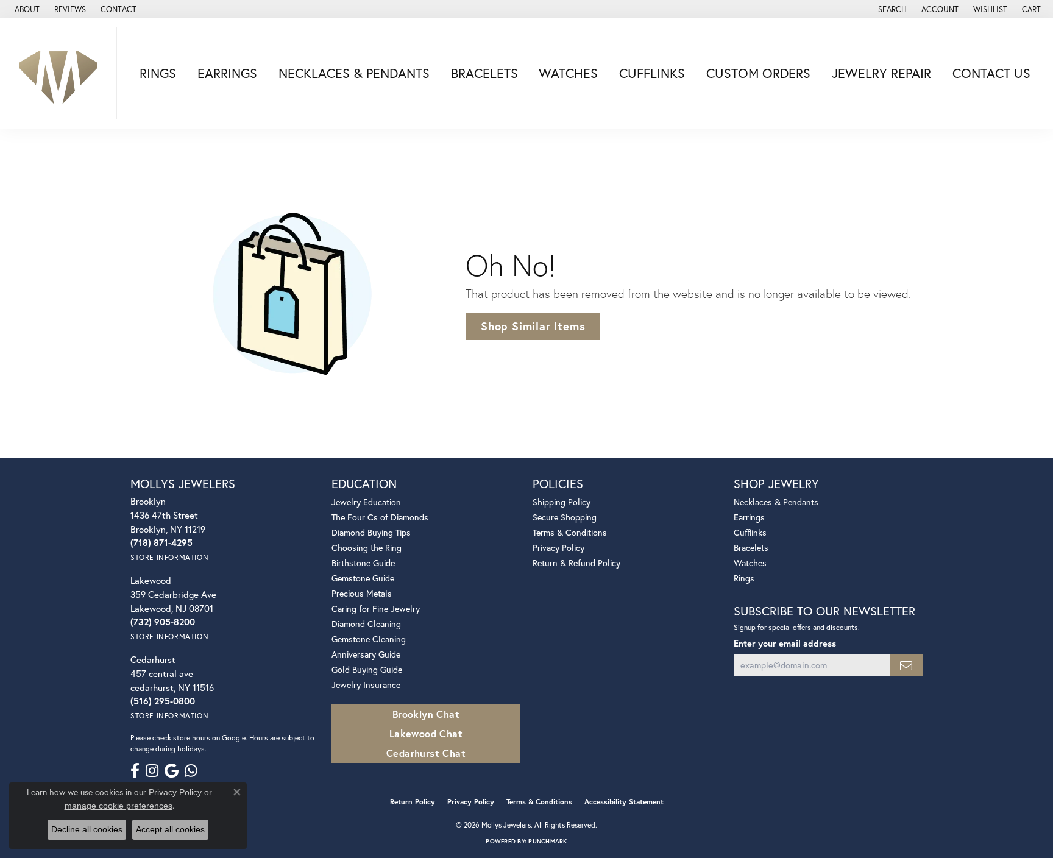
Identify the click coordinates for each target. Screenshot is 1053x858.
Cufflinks (652, 73)
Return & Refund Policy (576, 563)
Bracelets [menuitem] (751, 547)
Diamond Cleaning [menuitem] (366, 623)
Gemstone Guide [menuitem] (363, 578)
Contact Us (991, 73)
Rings (158, 73)
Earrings (227, 73)
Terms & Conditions (570, 532)
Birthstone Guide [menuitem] (363, 563)
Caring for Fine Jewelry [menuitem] (376, 608)
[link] (26, 9)
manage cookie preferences (118, 805)
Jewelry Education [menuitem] (366, 502)
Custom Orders (758, 73)
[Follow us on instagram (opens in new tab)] (152, 771)
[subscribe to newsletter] (906, 665)
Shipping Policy (561, 502)
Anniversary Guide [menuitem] (366, 654)
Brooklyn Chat (425, 713)
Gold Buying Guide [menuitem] (367, 669)
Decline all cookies (86, 829)
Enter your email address (785, 643)
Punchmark (547, 841)
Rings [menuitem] (744, 578)
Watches (568, 73)
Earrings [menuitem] (749, 517)
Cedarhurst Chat (426, 752)
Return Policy (412, 801)
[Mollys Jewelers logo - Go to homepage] (61, 73)
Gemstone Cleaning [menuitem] (369, 639)
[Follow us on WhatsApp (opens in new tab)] (191, 771)
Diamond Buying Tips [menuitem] (371, 532)
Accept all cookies (170, 829)
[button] (891, 9)
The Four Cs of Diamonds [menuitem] (380, 517)
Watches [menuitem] (750, 563)
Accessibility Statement (624, 801)
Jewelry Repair (881, 73)
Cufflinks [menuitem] (750, 532)
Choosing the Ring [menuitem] (367, 547)
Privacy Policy (558, 547)
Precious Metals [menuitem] (362, 593)
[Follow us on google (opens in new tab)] (172, 771)
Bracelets (484, 73)
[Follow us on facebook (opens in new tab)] (135, 771)
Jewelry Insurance (366, 684)
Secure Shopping (565, 517)
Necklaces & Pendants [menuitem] (776, 502)
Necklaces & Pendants (354, 73)
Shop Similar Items (533, 326)
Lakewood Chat (426, 733)
